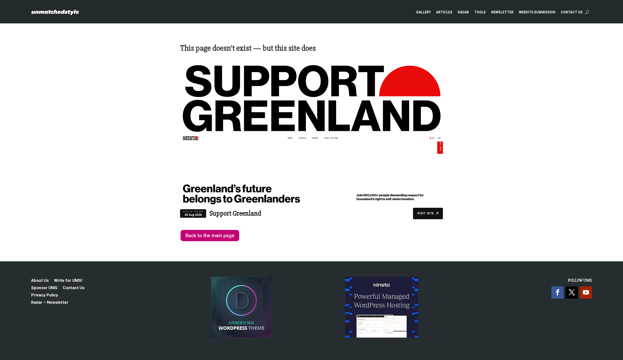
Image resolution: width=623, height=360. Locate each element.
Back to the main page (209, 235)
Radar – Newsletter (49, 303)
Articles (444, 12)
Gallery (423, 12)
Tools (480, 12)
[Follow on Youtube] (586, 292)
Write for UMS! (68, 281)
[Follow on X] (572, 292)
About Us (40, 281)
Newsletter (502, 12)
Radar (463, 12)
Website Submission (537, 12)
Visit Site (425, 213)
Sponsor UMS (44, 288)
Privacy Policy (44, 295)
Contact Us (572, 12)
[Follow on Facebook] (557, 292)
